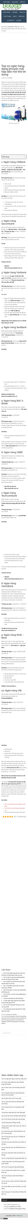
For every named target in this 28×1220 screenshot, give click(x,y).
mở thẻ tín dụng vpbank (12, 1021)
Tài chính (14, 1014)
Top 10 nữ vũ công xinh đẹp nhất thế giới (12, 1167)
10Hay (14, 6)
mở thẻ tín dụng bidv (10, 1016)
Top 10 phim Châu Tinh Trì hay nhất (11, 1098)
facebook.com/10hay (15, 1206)
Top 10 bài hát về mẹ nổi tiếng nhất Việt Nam (13, 1116)
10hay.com (19, 1215)
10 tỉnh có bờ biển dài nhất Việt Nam (13, 998)
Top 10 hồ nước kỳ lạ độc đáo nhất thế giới (13, 1119)
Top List (10, 1014)
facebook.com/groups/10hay (17, 1208)
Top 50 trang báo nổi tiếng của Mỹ (10, 1122)
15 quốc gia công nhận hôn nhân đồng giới (13, 1112)
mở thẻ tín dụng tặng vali (20, 1018)
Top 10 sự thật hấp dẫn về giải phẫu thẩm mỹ (13, 1158)
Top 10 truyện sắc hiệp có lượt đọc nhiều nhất (14, 1079)
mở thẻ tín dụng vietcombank (8, 1019)
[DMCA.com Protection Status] (4, 1219)
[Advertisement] (14, 50)
